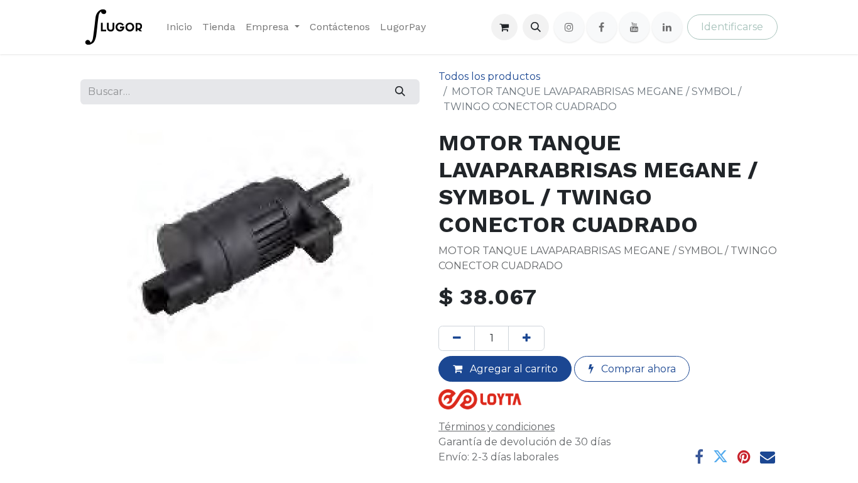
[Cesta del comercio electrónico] (504, 27)
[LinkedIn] (667, 27)
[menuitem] (179, 27)
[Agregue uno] (526, 338)
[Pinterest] (744, 456)
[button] (536, 27)
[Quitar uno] (456, 338)
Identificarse (732, 27)
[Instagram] (569, 27)
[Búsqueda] (400, 91)
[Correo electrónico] (767, 456)
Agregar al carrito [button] (512, 369)
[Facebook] (602, 27)
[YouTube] (634, 27)
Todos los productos (489, 76)
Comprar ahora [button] (637, 369)
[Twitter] (720, 456)
